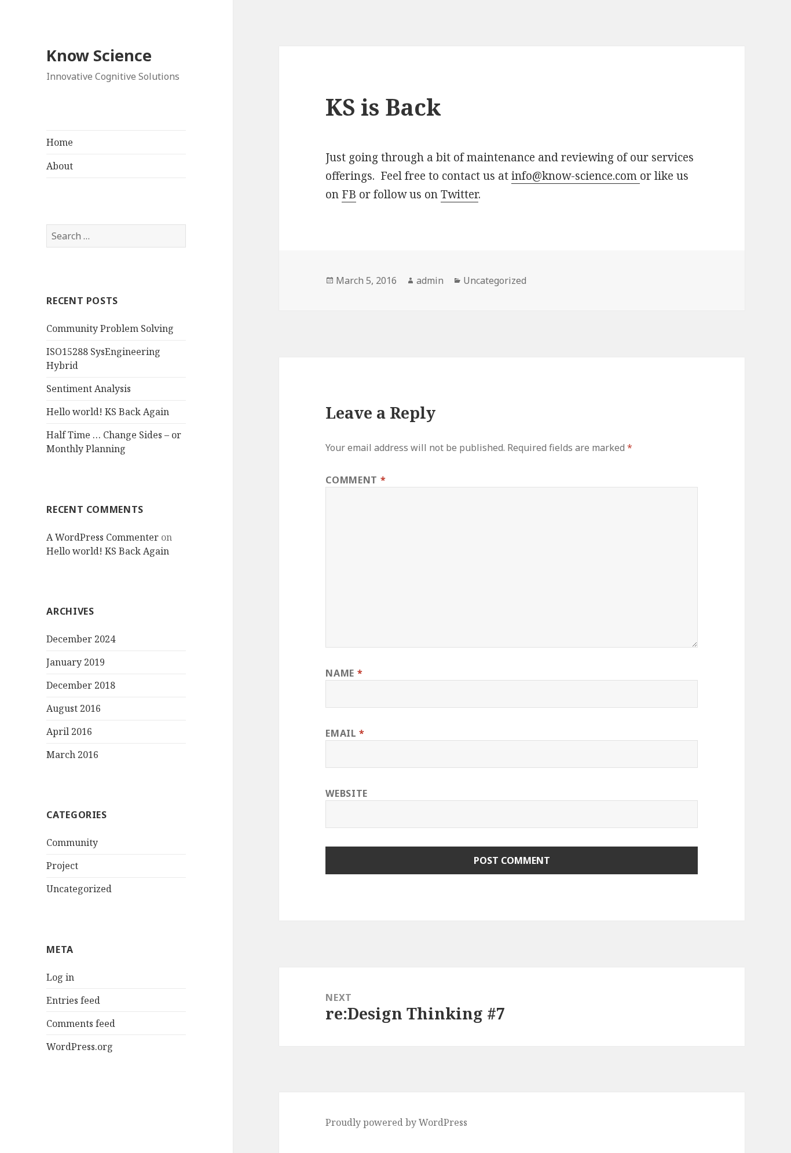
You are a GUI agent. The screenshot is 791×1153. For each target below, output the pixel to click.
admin (430, 280)
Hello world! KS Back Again (107, 411)
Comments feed (80, 1023)
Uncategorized (79, 888)
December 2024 (80, 639)
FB (349, 194)
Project (62, 865)
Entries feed (73, 1000)
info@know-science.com (575, 175)
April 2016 (69, 731)
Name (343, 673)
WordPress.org (79, 1046)
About (59, 166)
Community (72, 842)
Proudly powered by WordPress (396, 1122)
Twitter (459, 194)
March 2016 (72, 754)
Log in (60, 977)
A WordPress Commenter (102, 537)
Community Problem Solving (110, 328)
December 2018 (80, 685)
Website (346, 793)
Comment (355, 480)
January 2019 (75, 662)
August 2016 (73, 708)
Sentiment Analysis (88, 388)
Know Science (99, 55)
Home (59, 142)
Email (344, 733)
